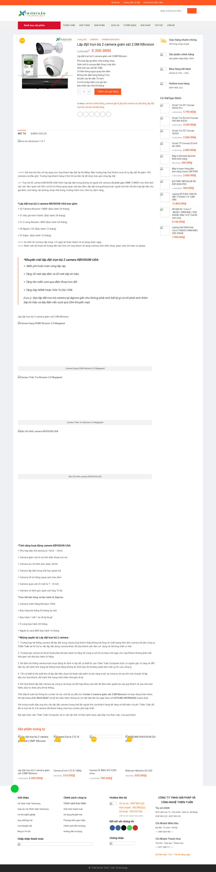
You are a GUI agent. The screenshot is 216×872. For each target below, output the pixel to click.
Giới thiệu (84, 25)
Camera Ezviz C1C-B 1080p (68, 770)
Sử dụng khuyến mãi (73, 814)
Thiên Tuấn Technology (116, 867)
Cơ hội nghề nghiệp (26, 814)
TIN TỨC (159, 25)
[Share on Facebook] (80, 114)
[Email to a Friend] (91, 114)
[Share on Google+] (102, 114)
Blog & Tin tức (24, 831)
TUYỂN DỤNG (129, 25)
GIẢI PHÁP (145, 25)
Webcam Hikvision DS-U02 (138, 770)
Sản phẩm (99, 25)
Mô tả (22, 133)
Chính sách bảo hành (75, 803)
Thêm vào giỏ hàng (108, 91)
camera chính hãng (95, 103)
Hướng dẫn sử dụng (73, 831)
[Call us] (129, 828)
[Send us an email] (193, 2)
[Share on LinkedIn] (108, 114)
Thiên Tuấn (69, 25)
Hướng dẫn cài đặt (131, 2)
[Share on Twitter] (85, 114)
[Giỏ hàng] (178, 2)
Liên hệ (171, 25)
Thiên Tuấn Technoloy (39, 809)
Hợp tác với (23, 809)
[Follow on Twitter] (190, 2)
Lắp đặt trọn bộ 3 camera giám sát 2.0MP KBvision (34, 772)
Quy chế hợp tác (25, 820)
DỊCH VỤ (115, 25)
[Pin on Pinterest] (97, 114)
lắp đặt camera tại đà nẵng (133, 103)
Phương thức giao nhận (74, 820)
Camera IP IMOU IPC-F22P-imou (103, 772)
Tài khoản (115, 2)
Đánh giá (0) (39, 133)
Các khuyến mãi (25, 825)
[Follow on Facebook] (184, 2)
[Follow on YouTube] (196, 2)
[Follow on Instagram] (187, 2)
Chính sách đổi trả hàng (74, 825)
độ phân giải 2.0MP (121, 182)
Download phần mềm (153, 2)
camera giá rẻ (112, 103)
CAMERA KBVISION (110, 39)
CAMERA (94, 39)
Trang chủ (82, 39)
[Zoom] (22, 87)
